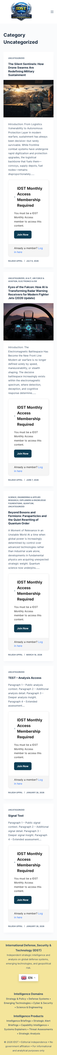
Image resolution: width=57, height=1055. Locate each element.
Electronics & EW (27, 281)
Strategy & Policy (16, 998)
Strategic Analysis (29, 1033)
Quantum (28, 503)
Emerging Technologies (17, 1003)
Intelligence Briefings (18, 1020)
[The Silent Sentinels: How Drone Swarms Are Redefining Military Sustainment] (28, 98)
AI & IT (28, 278)
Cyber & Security (43, 1003)
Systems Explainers (15, 1029)
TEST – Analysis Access (24, 677)
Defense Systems (39, 998)
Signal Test (16, 815)
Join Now (22, 234)
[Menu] (52, 11)
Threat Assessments (41, 1029)
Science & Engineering (29, 1007)
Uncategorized (16, 58)
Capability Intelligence (34, 1025)
